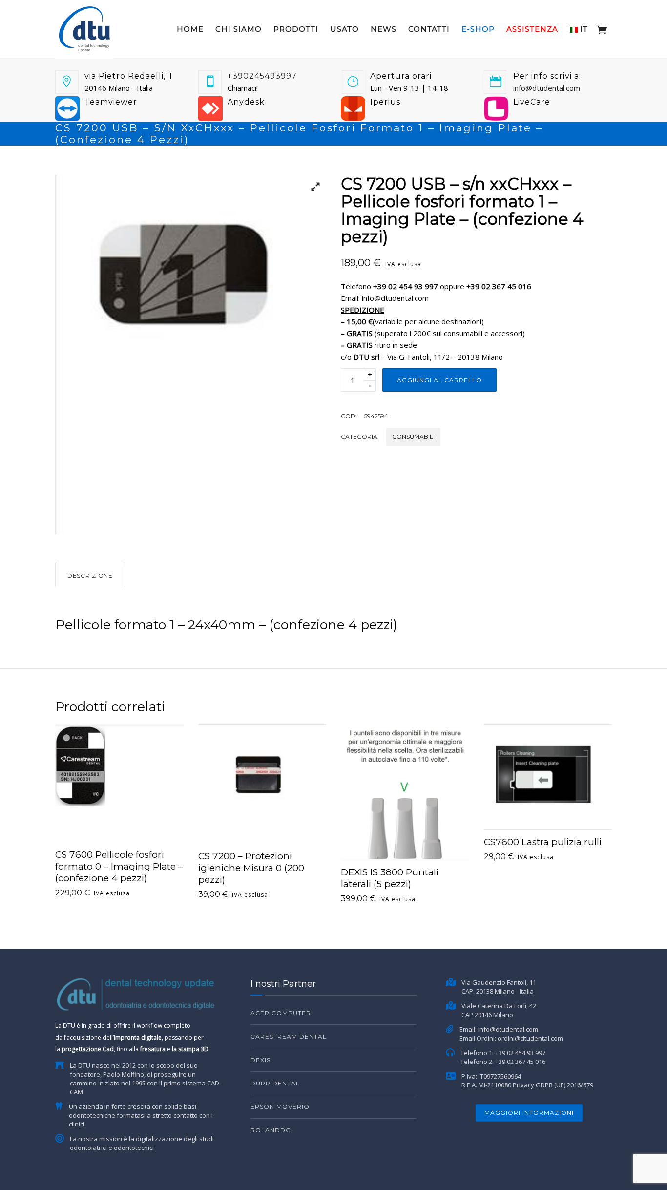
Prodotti (295, 29)
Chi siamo (238, 29)
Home (190, 29)
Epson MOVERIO (280, 1106)
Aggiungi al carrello (439, 379)
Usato (344, 29)
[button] (311, 189)
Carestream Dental (288, 1036)
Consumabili (413, 436)
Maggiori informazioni (529, 1112)
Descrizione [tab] (90, 575)
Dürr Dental (275, 1083)
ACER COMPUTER (280, 1013)
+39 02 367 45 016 (520, 1061)
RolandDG (270, 1130)
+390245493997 (262, 76)
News (383, 29)
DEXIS (260, 1059)
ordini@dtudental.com (530, 1038)
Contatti (429, 29)
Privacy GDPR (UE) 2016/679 (553, 1085)
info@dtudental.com (546, 88)
